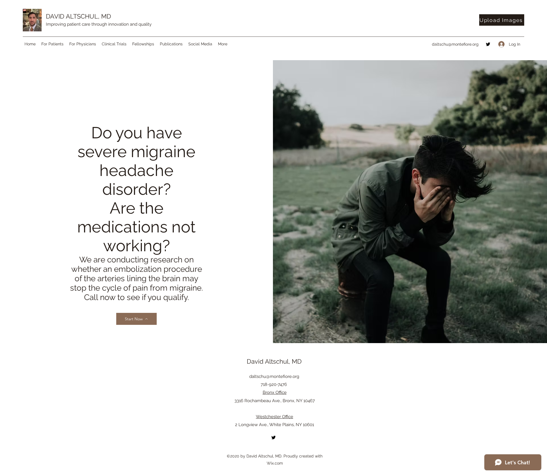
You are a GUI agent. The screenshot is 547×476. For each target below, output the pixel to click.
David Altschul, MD (274, 361)
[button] (52, 44)
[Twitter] (488, 44)
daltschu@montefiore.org (455, 44)
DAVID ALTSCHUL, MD (78, 16)
